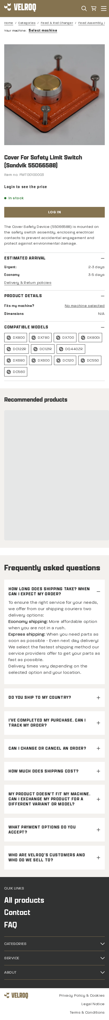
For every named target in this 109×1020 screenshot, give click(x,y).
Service (11, 958)
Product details (23, 295)
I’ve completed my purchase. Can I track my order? (47, 723)
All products (24, 900)
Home (8, 23)
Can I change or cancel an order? (47, 748)
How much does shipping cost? (43, 771)
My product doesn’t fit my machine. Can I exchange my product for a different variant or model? (49, 799)
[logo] (20, 8)
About (10, 972)
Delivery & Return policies (28, 282)
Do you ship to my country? (39, 697)
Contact (17, 912)
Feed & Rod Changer (57, 23)
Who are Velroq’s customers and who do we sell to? (46, 858)
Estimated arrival (25, 258)
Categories (26, 23)
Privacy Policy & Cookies (82, 995)
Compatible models (26, 327)
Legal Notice (93, 1004)
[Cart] (93, 8)
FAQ (10, 925)
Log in (54, 212)
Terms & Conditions (87, 1012)
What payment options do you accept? (42, 830)
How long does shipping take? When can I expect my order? (49, 592)
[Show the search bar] (84, 8)
